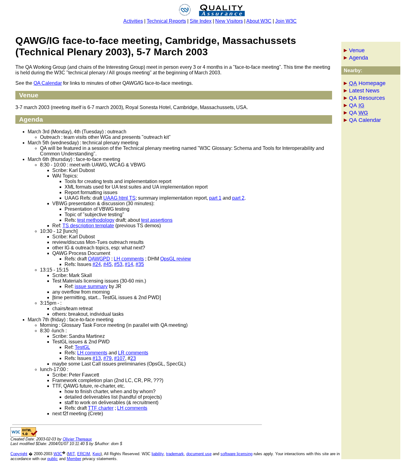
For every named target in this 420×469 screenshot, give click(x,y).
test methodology (95, 220)
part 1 (215, 198)
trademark (175, 453)
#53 (118, 264)
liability (158, 453)
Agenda (358, 58)
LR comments (133, 352)
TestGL (82, 347)
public (52, 458)
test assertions (156, 220)
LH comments (129, 258)
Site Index (201, 21)
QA (356, 105)
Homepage (367, 83)
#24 (97, 264)
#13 (97, 358)
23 (133, 358)
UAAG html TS (119, 198)
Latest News (364, 91)
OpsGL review (175, 258)
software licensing (236, 453)
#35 (140, 264)
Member (74, 458)
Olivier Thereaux (77, 439)
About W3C (258, 21)
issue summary (91, 286)
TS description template (88, 225)
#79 (107, 358)
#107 (119, 358)
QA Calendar (365, 120)
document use (199, 453)
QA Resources (367, 98)
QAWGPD (99, 258)
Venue (357, 50)
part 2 (238, 198)
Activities (133, 21)
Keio (97, 453)
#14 (129, 264)
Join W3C (286, 21)
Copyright (18, 453)
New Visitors (229, 21)
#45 (107, 264)
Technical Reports (166, 21)
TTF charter (100, 408)
